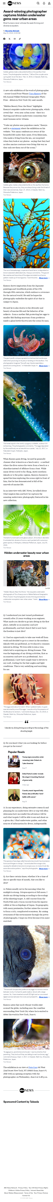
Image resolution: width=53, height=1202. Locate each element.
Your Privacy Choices (41, 1193)
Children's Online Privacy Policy (19, 1190)
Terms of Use (28, 1193)
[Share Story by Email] (15, 39)
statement (15, 128)
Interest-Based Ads (37, 1190)
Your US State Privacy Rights (38, 1188)
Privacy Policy (23, 1188)
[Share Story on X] (9, 39)
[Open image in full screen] (47, 563)
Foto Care (33, 1067)
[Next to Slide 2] (47, 573)
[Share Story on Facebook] (4, 39)
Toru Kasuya (35, 93)
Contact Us (26, 1196)
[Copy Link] (20, 39)
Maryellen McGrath (12, 31)
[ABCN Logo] (14, 3)
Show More (43, 599)
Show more (43, 278)
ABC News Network (10, 1188)
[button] (4, 3)
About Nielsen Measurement (13, 1193)
